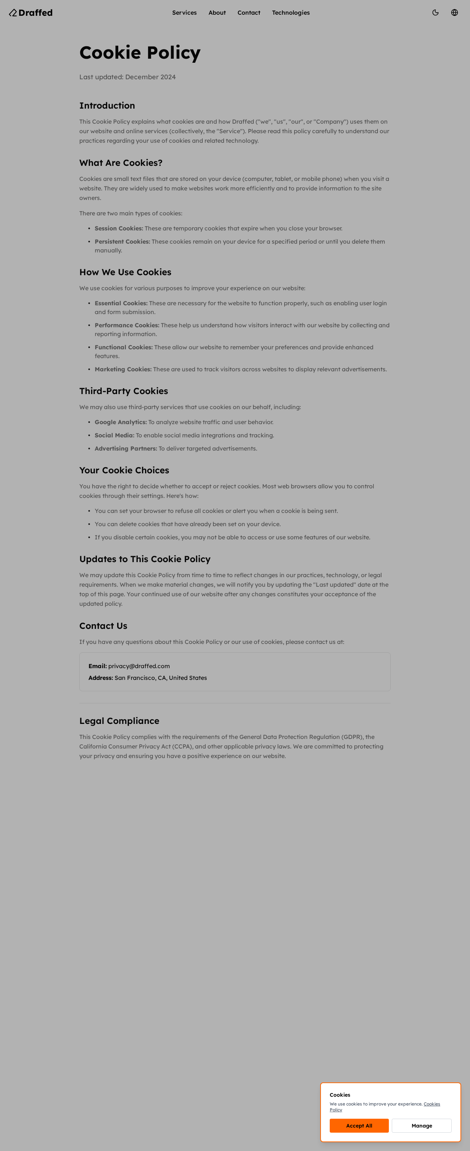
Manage (422, 1125)
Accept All (359, 1125)
